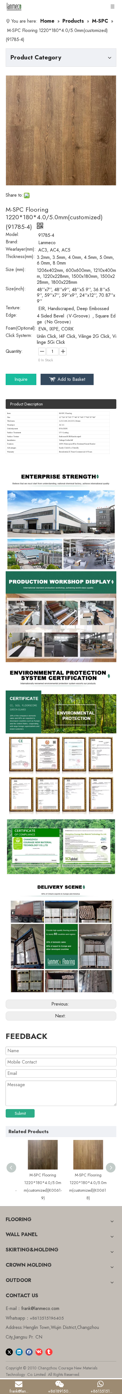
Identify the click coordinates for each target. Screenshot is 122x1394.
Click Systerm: (19, 336)
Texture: (13, 308)
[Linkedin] (19, 1352)
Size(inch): (16, 289)
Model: (12, 235)
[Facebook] (29, 1352)
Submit (20, 1113)
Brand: (12, 242)
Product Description (26, 404)
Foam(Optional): (21, 328)
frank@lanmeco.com (40, 1308)
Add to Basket (71, 379)
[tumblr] (48, 1352)
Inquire (21, 379)
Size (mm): (16, 270)
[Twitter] (9, 1352)
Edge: (11, 315)
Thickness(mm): (20, 257)
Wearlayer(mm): (21, 249)
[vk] (39, 1352)
